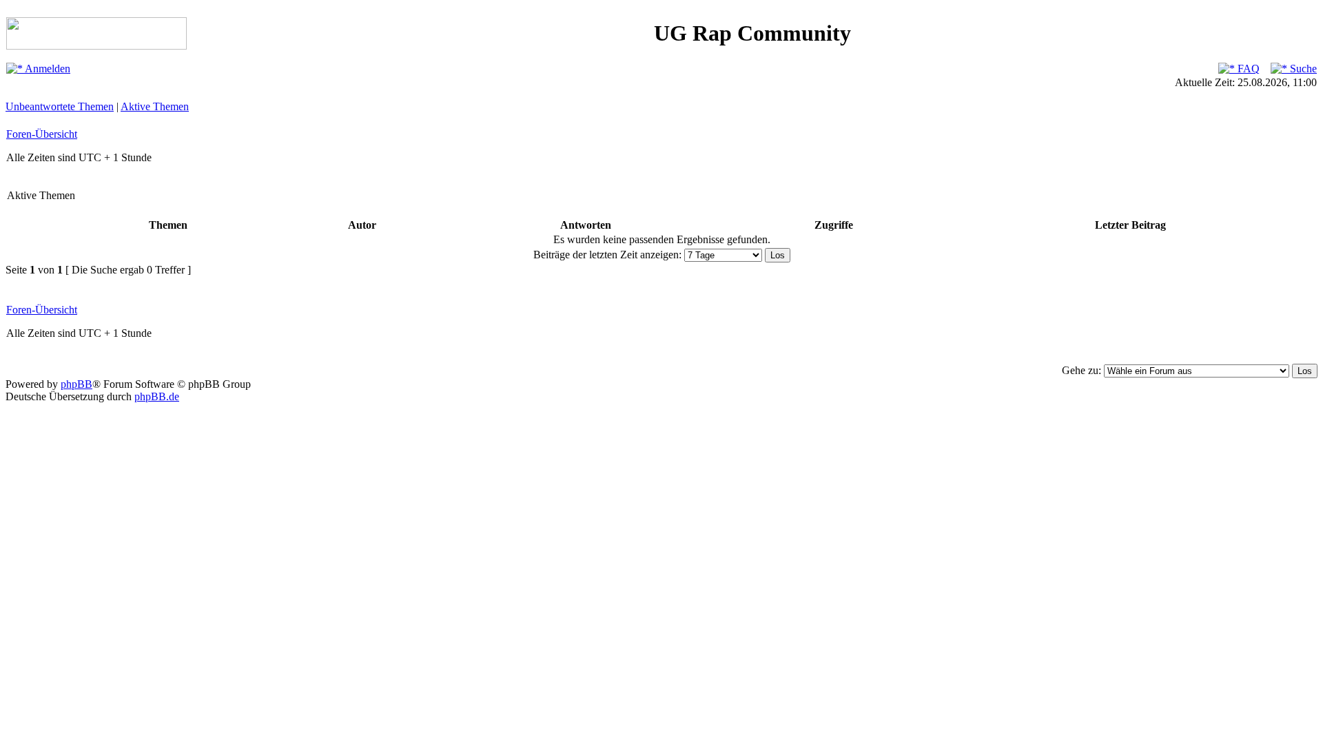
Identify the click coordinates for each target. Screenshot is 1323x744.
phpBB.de (156, 396)
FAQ (1247, 68)
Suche (1302, 68)
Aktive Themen (155, 106)
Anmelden (46, 68)
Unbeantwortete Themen (60, 106)
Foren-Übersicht (41, 134)
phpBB (76, 384)
